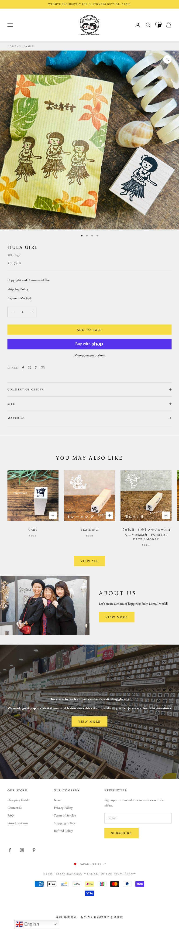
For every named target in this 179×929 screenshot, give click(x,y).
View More (117, 617)
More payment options (89, 355)
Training (89, 529)
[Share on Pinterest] (36, 367)
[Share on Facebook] (23, 367)
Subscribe (121, 833)
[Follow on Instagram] (22, 850)
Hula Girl (27, 46)
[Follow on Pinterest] (34, 850)
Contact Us (14, 808)
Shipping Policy (18, 289)
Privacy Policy (63, 808)
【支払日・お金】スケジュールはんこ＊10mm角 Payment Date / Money (146, 534)
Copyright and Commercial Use (28, 280)
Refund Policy (63, 831)
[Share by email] (43, 367)
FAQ (10, 815)
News (57, 800)
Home (11, 46)
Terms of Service (65, 815)
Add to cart (89, 330)
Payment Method (19, 298)
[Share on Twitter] (29, 367)
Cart (33, 529)
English (31, 924)
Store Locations (17, 823)
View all (90, 561)
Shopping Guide (18, 800)
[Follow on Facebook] (9, 850)
